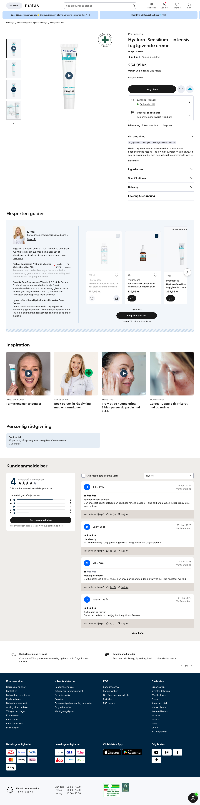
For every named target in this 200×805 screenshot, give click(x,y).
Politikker (107, 699)
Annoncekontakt (160, 703)
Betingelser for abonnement (69, 691)
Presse (155, 699)
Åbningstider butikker (17, 707)
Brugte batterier (63, 707)
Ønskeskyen (12, 727)
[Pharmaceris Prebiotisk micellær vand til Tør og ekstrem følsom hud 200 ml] (104, 267)
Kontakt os (11, 691)
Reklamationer (13, 699)
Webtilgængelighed (65, 711)
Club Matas (12, 719)
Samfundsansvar (111, 687)
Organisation (158, 687)
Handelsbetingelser (64, 687)
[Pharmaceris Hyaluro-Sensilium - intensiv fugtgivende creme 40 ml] (182, 268)
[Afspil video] (13, 48)
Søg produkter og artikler (79, 5)
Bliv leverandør (159, 731)
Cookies (59, 699)
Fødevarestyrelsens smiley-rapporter (73, 703)
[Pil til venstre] (181, 665)
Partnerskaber (110, 691)
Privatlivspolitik (62, 695)
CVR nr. (155, 727)
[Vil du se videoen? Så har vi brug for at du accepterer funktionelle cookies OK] (69, 76)
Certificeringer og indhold (116, 695)
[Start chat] (193, 798)
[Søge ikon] (133, 5)
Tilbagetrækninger (15, 711)
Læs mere (18, 258)
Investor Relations (161, 691)
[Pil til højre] (197, 14)
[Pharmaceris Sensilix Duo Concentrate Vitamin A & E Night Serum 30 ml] (143, 267)
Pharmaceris (135, 34)
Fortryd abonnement (16, 703)
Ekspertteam (12, 715)
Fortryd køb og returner (18, 695)
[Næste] (13, 123)
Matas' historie (159, 707)
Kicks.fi (155, 723)
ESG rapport (109, 703)
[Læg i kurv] (132, 298)
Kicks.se (156, 715)
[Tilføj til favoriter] (181, 89)
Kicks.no (156, 719)
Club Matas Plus (14, 723)
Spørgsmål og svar (15, 687)
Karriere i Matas (160, 711)
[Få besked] (92, 298)
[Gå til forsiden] (32, 5)
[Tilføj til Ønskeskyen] (190, 89)
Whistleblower (159, 695)
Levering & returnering (141, 196)
